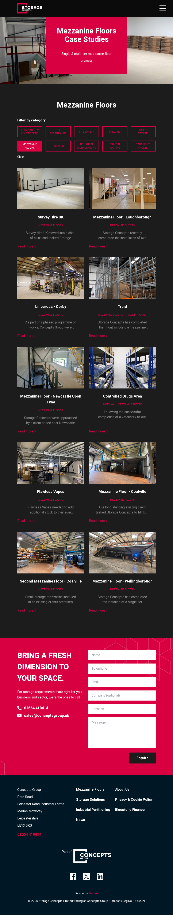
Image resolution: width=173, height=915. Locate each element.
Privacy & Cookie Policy (134, 799)
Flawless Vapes (50, 492)
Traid (122, 307)
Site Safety (86, 132)
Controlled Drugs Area (122, 396)
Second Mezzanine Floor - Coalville (51, 581)
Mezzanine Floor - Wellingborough (122, 581)
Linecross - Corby (50, 307)
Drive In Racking (114, 146)
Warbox (93, 893)
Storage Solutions (90, 799)
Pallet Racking (143, 131)
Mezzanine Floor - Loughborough (122, 217)
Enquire (143, 758)
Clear (20, 157)
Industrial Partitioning (93, 809)
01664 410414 (36, 708)
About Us (122, 789)
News (80, 819)
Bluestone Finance (130, 809)
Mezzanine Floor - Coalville (122, 492)
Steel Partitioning (58, 131)
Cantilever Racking (143, 146)
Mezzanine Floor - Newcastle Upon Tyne (50, 399)
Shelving (114, 132)
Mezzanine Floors (30, 146)
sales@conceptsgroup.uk (46, 715)
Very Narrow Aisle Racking (30, 131)
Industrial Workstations (86, 146)
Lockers (58, 146)
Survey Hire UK (51, 217)
